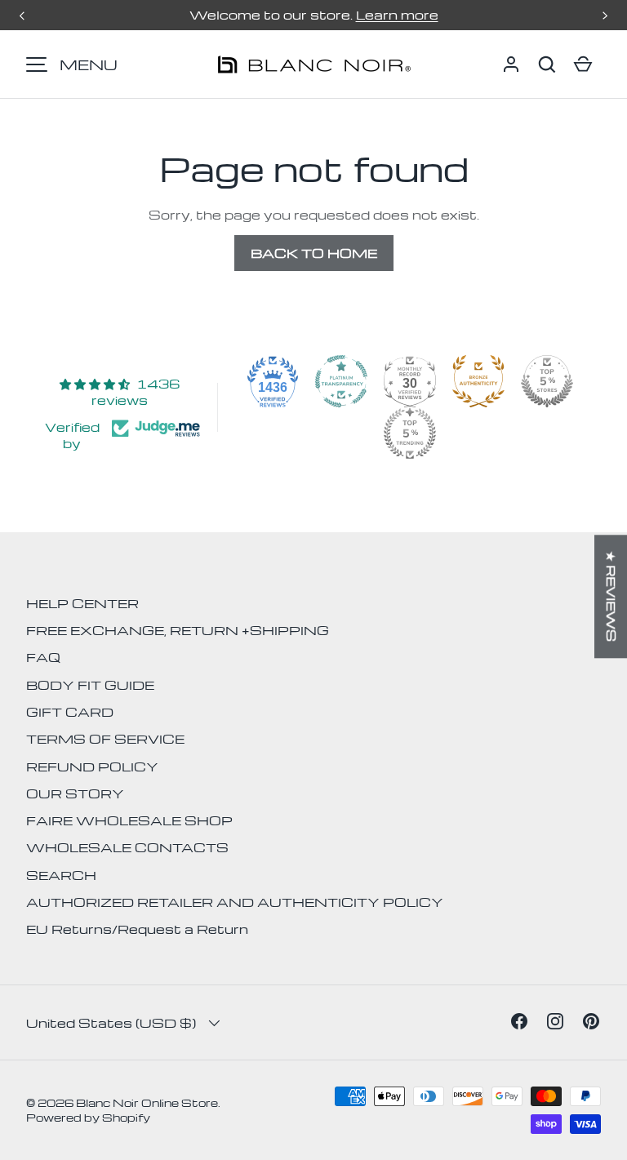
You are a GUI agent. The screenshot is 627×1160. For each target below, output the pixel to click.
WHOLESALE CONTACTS (127, 847)
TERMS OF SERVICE (105, 739)
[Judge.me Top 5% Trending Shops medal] (410, 433)
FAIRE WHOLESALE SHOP (129, 820)
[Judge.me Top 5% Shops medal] (547, 381)
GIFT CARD (69, 712)
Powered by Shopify (88, 1117)
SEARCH (61, 875)
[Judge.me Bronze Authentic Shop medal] (478, 381)
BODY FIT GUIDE (90, 685)
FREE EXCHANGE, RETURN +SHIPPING (177, 630)
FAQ (43, 657)
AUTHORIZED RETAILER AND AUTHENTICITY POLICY (234, 902)
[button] (547, 64)
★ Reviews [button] (611, 596)
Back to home (314, 253)
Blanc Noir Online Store (147, 1102)
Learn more (397, 15)
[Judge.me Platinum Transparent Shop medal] (341, 381)
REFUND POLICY (92, 766)
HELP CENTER (82, 603)
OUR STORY (75, 793)
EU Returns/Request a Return (137, 929)
